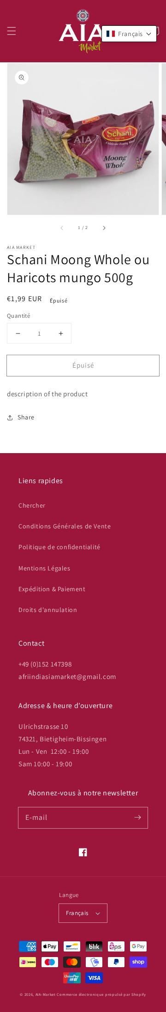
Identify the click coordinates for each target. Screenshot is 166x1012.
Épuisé (83, 365)
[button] (11, 31)
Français (77, 913)
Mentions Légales (44, 568)
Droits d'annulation (47, 610)
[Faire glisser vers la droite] (104, 228)
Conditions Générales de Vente (64, 526)
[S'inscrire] (137, 817)
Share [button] (26, 417)
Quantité (18, 316)
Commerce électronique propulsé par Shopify (101, 994)
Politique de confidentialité (59, 547)
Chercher (32, 505)
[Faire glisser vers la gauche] (62, 228)
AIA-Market (46, 994)
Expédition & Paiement (52, 589)
